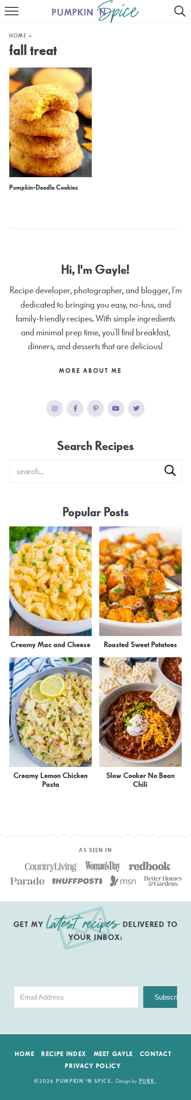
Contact (156, 1054)
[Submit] (170, 470)
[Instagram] (54, 408)
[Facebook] (75, 408)
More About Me (91, 371)
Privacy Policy (93, 1066)
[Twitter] (136, 408)
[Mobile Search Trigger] (178, 16)
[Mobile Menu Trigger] (13, 16)
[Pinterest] (95, 408)
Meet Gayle (114, 1054)
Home (18, 35)
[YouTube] (116, 408)
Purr (147, 1081)
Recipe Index (64, 1054)
